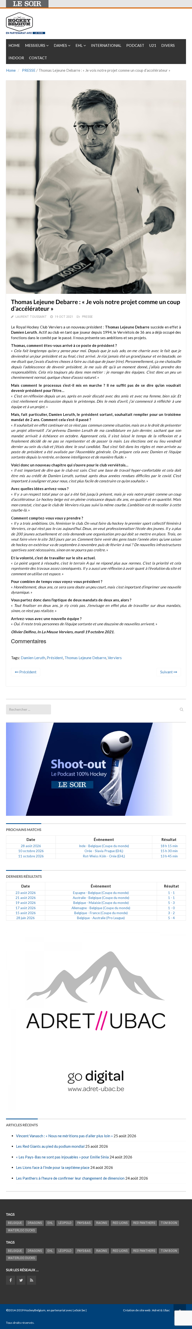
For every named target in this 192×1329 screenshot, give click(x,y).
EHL (79, 45)
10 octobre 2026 (31, 851)
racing (101, 1223)
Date (30, 839)
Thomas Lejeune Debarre (85, 657)
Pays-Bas (83, 1223)
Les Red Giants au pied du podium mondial (50, 1146)
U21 (152, 45)
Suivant (167, 672)
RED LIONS (120, 1223)
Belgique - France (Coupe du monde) (101, 913)
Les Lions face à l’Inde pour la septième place (53, 1167)
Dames (60, 45)
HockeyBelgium (35, 1310)
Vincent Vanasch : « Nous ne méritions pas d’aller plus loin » (64, 1136)
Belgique (15, 1223)
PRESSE (29, 70)
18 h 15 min (169, 846)
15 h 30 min (169, 851)
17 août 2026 (26, 908)
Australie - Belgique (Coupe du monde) (101, 898)
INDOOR (16, 58)
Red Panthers (144, 1223)
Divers (168, 45)
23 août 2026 (26, 893)
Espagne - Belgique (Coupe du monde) (101, 893)
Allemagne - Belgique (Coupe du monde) (101, 908)
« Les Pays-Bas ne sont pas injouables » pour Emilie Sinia (62, 1157)
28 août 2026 (31, 846)
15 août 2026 (26, 913)
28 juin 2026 (25, 918)
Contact (38, 58)
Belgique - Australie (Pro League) (101, 918)
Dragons (35, 1223)
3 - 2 (171, 913)
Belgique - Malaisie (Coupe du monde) (101, 903)
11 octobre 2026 (31, 856)
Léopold (65, 1223)
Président (55, 657)
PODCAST (135, 45)
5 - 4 (171, 918)
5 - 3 (171, 903)
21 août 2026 (26, 898)
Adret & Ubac (161, 1310)
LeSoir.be (79, 1310)
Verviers (115, 657)
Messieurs (35, 45)
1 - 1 (171, 893)
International (106, 45)
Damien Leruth (33, 657)
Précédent (27, 672)
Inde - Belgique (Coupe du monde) (104, 846)
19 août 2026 (26, 903)
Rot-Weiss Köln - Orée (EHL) (104, 856)
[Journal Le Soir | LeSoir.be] (27, 3)
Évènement (104, 839)
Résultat (169, 839)
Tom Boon (169, 1223)
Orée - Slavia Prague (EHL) (103, 851)
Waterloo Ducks (21, 1230)
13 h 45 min (169, 856)
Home (14, 45)
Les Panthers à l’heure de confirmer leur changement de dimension (70, 1178)
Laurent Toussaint (31, 316)
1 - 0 (171, 908)
